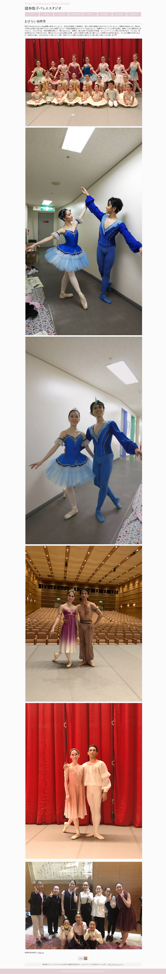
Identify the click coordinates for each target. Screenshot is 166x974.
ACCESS (119, 14)
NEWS (46, 14)
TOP (32, 14)
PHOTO (90, 14)
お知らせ (41, 953)
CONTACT (134, 14)
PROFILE (104, 14)
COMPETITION (76, 14)
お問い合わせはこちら (115, 964)
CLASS (61, 14)
